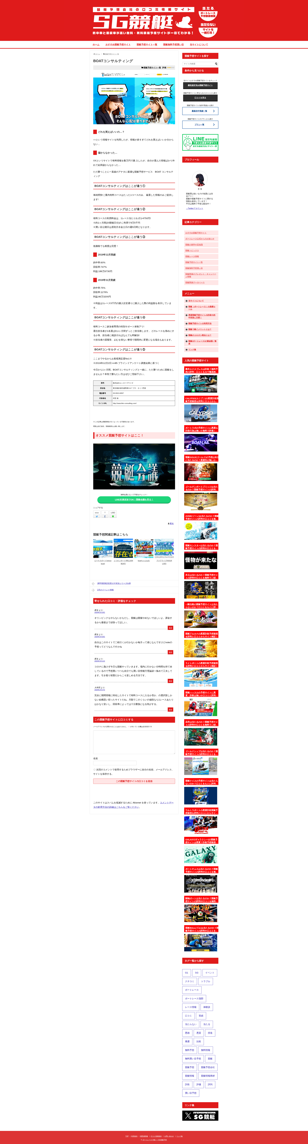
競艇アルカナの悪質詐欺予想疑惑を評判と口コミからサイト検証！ (201, 635)
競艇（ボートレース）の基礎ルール (201, 308)
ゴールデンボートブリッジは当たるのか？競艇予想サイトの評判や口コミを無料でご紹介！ (201, 488)
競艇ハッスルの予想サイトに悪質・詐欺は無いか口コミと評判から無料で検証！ (201, 694)
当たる (206, 1024)
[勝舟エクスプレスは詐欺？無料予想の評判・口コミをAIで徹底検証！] (200, 384)
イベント (209, 972)
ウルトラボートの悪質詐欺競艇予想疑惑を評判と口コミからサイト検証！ (201, 811)
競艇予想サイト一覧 (147, 44)
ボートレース (192, 990)
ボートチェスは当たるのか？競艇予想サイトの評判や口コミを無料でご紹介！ (201, 870)
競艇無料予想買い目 (173, 44)
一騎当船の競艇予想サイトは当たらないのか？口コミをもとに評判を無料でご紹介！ (201, 606)
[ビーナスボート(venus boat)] (102, 548)
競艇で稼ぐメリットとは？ (200, 329)
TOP (127, 1136)
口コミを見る (200, 98)
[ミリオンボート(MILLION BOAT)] (123, 548)
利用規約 (134, 1136)
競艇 (210, 1058)
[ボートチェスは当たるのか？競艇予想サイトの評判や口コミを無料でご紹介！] (200, 884)
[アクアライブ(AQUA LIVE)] (164, 548)
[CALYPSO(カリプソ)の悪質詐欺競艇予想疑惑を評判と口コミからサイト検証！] (200, 413)
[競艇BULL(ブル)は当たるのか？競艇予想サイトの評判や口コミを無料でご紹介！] (200, 942)
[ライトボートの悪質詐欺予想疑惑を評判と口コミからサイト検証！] (200, 678)
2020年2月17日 (99, 690)
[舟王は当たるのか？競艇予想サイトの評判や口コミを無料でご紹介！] (200, 590)
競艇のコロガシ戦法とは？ (200, 335)
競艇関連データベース (195, 282)
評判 (210, 1084)
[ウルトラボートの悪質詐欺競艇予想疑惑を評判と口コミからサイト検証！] (200, 825)
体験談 (206, 1007)
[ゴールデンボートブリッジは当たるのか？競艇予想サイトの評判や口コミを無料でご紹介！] (200, 501)
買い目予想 (190, 1093)
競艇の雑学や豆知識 (194, 245)
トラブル (205, 981)
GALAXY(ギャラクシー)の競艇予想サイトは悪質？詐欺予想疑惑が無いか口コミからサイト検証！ (201, 841)
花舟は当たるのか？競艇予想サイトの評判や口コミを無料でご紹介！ (201, 723)
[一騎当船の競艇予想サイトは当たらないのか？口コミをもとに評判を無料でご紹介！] (200, 619)
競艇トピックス (192, 250)
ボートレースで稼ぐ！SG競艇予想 (155, 1140)
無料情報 (205, 1050)
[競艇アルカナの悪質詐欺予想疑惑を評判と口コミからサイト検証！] (200, 648)
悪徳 (187, 1033)
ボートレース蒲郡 (194, 998)
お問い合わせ (169, 1136)
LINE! (113, 512)
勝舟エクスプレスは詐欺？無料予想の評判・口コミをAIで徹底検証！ (201, 370)
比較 (198, 1041)
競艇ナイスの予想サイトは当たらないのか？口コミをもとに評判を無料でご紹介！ (201, 782)
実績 (201, 1015)
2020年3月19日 (99, 612)
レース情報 (190, 1007)
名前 (95, 758)
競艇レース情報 (192, 256)
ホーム (96, 44)
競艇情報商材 (208, 1076)
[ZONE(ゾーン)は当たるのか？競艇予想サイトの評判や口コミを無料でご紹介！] (200, 531)
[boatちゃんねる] (143, 548)
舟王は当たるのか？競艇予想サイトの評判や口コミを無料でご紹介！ (201, 576)
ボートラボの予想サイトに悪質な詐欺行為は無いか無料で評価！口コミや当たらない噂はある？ (201, 429)
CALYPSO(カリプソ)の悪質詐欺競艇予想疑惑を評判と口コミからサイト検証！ (202, 400)
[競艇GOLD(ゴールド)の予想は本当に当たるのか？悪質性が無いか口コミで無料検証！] (200, 472)
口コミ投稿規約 (156, 1136)
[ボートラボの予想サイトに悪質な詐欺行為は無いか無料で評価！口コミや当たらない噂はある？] (200, 442)
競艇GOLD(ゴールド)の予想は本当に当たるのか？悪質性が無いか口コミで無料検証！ (202, 459)
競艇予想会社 (208, 1067)
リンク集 (192, 349)
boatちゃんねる (144, 561)
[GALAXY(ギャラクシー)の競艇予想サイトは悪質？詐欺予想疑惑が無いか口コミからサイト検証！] (200, 854)
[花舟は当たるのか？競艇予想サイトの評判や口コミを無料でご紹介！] (200, 737)
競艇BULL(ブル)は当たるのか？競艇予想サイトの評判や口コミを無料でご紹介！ (202, 929)
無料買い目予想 (193, 1058)
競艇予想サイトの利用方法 (200, 323)
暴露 (187, 1041)
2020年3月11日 (99, 661)
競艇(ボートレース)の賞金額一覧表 (202, 342)
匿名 (172, 523)
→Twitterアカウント (194, 208)
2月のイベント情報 (105, 590)
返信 (170, 628)
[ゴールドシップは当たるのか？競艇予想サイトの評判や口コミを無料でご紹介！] (200, 766)
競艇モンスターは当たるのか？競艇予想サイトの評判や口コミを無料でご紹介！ (201, 547)
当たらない (190, 1024)
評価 (198, 1084)
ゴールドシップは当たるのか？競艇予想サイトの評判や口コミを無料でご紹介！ (201, 753)
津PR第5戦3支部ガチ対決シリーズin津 (114, 583)
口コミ (188, 1015)
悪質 (198, 1033)
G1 (186, 972)
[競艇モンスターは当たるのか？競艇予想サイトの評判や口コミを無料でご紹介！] (200, 560)
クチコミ (189, 981)
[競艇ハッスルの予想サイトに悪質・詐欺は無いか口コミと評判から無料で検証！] (200, 707)
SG (196, 972)
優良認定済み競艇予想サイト (200, 85)
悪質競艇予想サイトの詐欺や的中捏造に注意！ (201, 316)
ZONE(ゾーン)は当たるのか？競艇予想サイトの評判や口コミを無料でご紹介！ (202, 517)
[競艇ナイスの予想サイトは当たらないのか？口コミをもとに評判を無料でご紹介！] (200, 795)
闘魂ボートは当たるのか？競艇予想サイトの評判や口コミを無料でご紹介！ (201, 900)
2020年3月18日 (99, 637)
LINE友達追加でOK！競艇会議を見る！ (134, 499)
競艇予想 (189, 1067)
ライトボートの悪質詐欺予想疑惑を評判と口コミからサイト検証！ (201, 664)
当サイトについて (199, 44)
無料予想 (189, 1050)
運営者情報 (144, 1136)
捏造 (210, 1033)
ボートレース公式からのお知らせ (199, 239)
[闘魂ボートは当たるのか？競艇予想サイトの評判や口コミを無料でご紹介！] (200, 913)
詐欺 (187, 1084)
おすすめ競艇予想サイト (118, 44)
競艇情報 (189, 1076)
